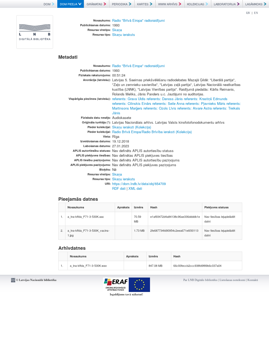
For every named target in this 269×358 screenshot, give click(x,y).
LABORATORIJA (225, 4)
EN (256, 12)
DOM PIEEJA (68, 4)
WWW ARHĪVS (167, 4)
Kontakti (252, 279)
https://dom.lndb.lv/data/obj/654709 (139, 183)
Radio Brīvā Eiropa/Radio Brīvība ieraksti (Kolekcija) (152, 131)
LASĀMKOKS (253, 4)
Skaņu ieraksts (123, 34)
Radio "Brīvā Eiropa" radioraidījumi (138, 20)
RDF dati (119, 188)
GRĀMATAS (94, 4)
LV (248, 12)
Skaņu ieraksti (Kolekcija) (131, 126)
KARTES (142, 4)
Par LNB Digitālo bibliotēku (200, 279)
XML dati (135, 188)
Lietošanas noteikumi (232, 279)
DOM (47, 4)
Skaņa (117, 29)
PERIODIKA (119, 4)
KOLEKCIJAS (195, 4)
